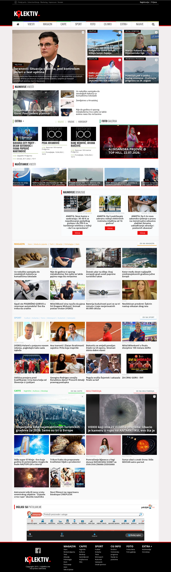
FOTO (92, 24)
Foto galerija (131, 552)
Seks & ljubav (68, 569)
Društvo (114, 549)
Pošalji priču (22, 2)
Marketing (44, 2)
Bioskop (44, 391)
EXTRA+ (124, 24)
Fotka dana (130, 549)
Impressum (53, 2)
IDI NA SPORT (148, 317)
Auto (65, 567)
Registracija (144, 2)
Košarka (35, 318)
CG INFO (108, 24)
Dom (77, 244)
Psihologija (68, 244)
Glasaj (77, 233)
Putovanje (67, 564)
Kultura (36, 391)
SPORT (78, 24)
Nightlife (27, 391)
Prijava (154, 2)
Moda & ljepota (69, 552)
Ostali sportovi (100, 564)
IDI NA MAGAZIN (147, 243)
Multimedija (146, 549)
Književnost (83, 559)
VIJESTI (31, 24)
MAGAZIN (47, 24)
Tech (52, 244)
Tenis (43, 318)
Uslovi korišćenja (33, 2)
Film (80, 562)
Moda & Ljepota (41, 244)
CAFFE (63, 24)
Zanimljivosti (84, 557)
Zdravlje (59, 244)
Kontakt (60, 2)
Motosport (51, 318)
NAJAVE (139, 24)
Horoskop (146, 552)
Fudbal (27, 318)
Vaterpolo (71, 318)
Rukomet (61, 318)
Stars (30, 244)
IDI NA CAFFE (76, 391)
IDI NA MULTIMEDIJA (145, 391)
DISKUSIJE (74, 192)
